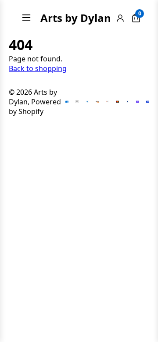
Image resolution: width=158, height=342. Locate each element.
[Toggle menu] (26, 17)
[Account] (120, 18)
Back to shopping (38, 68)
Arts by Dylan (75, 18)
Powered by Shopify (35, 106)
